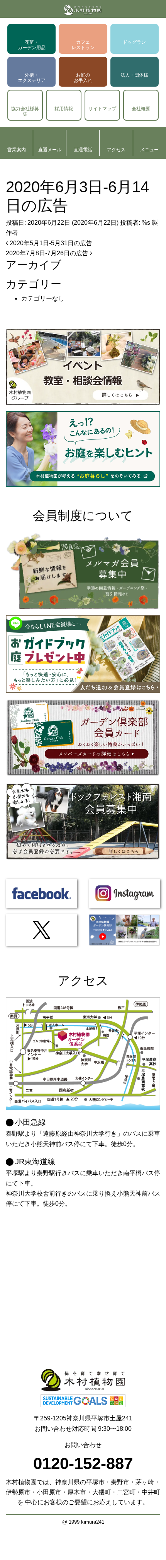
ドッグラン (134, 42)
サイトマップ (102, 108)
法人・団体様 (134, 75)
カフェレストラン (83, 44)
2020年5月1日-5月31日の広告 (50, 243)
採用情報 (63, 108)
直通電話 (83, 149)
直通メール (49, 149)
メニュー (149, 149)
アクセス (116, 149)
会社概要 (141, 108)
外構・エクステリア (32, 77)
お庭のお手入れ (83, 77)
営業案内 (16, 149)
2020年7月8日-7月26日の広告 (48, 253)
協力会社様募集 (25, 111)
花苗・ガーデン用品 (32, 44)
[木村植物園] (83, 9)
